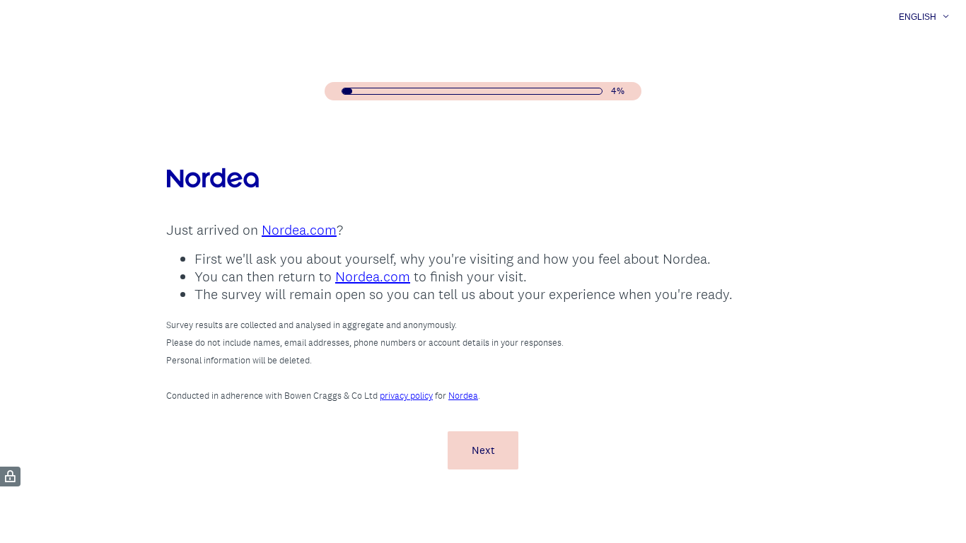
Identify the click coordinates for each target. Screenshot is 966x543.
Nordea (463, 396)
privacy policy (406, 396)
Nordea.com (299, 230)
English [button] (917, 17)
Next (483, 450)
